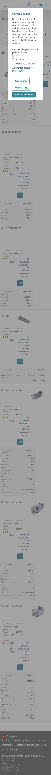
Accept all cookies (24, 94)
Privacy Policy (21, 88)
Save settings (20, 81)
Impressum (17, 71)
